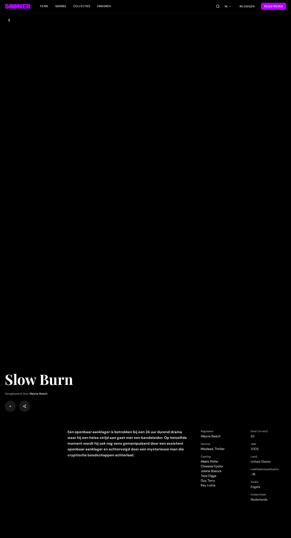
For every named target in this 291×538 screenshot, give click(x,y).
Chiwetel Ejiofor (212, 466)
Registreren (273, 6)
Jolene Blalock (211, 471)
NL (226, 6)
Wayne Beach (38, 393)
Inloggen (247, 6)
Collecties (81, 6)
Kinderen (104, 6)
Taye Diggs (208, 476)
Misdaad (207, 449)
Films (44, 6)
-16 (253, 474)
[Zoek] (218, 6)
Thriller (220, 449)
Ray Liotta (208, 485)
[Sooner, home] (17, 6)
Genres (60, 6)
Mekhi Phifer (209, 461)
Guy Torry (208, 480)
